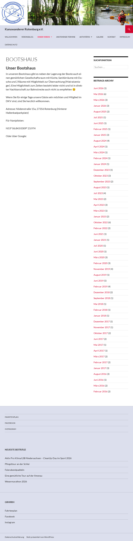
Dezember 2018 (102, 292)
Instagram (10, 429)
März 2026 (99, 99)
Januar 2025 (100, 134)
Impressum (125, 37)
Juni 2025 (98, 123)
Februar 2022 (100, 228)
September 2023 (102, 181)
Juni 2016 (98, 379)
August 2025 (100, 111)
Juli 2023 (98, 193)
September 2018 (102, 298)
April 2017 (99, 350)
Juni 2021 (98, 234)
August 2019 (100, 274)
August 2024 (100, 140)
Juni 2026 (98, 88)
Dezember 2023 (102, 169)
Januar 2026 (100, 105)
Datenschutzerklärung (14, 537)
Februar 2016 (100, 391)
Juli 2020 (98, 245)
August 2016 (100, 374)
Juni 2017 (98, 339)
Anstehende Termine (65, 37)
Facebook (10, 423)
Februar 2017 (100, 362)
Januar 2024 (100, 164)
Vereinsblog (27, 37)
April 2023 (99, 204)
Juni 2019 (98, 280)
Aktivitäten (84, 37)
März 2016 (99, 385)
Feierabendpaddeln (14, 469)
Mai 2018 (98, 304)
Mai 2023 (98, 199)
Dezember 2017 (102, 321)
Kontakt (111, 37)
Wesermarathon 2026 (16, 481)
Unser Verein (43, 37)
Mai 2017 (98, 344)
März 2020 (99, 257)
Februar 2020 (100, 263)
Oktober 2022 (101, 222)
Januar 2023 (100, 216)
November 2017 (102, 327)
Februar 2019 (100, 286)
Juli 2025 (98, 117)
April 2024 (99, 146)
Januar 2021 (100, 239)
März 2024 (99, 152)
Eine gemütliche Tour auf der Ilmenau (23, 475)
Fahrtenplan (11, 417)
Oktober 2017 (101, 333)
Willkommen (11, 37)
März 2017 (99, 356)
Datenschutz (11, 45)
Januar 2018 (100, 315)
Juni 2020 (98, 251)
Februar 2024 (100, 158)
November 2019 (102, 269)
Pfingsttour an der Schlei (17, 464)
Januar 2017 (100, 368)
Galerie (99, 37)
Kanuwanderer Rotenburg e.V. (24, 29)
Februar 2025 (100, 129)
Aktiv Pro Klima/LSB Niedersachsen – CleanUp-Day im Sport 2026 (38, 458)
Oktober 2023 (101, 175)
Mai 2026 (98, 94)
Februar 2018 (100, 309)
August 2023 (100, 187)
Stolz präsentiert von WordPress (40, 537)
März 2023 (99, 210)
